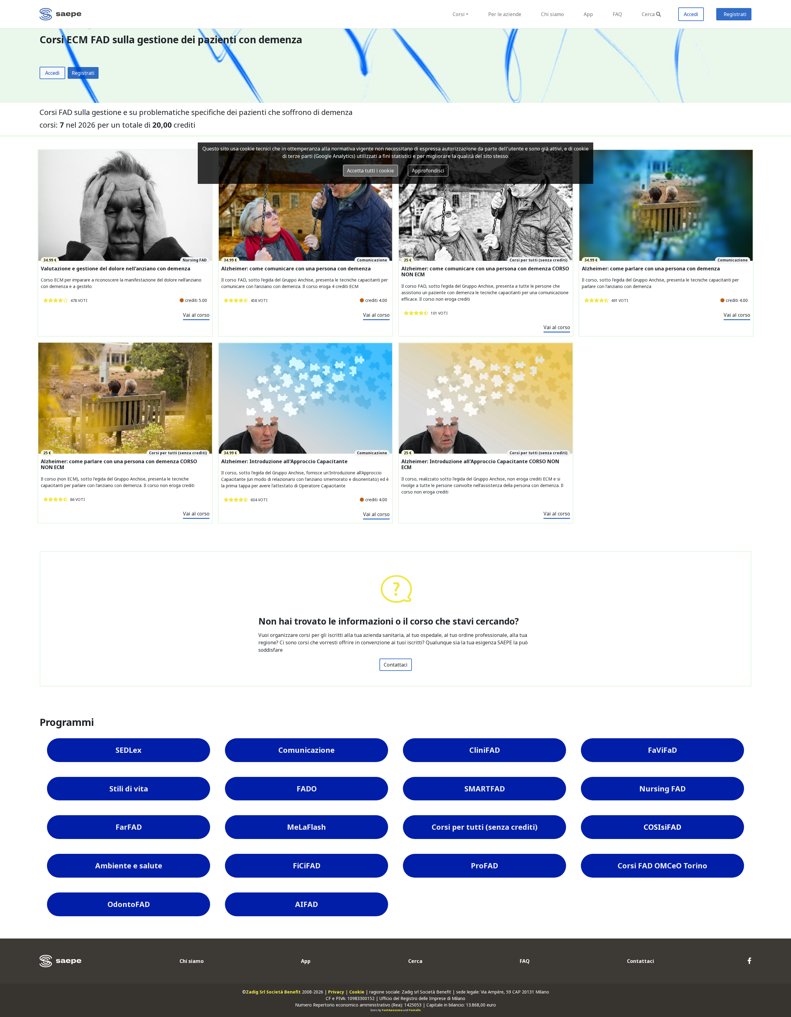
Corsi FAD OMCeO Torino (662, 865)
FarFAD (129, 827)
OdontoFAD (129, 904)
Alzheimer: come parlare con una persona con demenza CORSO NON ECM (119, 464)
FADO (307, 788)
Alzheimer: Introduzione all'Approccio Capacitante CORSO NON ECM (480, 464)
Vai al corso (196, 314)
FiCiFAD (306, 865)
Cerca (648, 14)
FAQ (617, 14)
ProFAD (484, 865)
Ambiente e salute (128, 865)
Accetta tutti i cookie (370, 170)
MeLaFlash (306, 827)
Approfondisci (428, 170)
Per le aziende (504, 14)
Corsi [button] (459, 14)
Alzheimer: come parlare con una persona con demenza (651, 269)
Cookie (356, 992)
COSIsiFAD (662, 827)
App (588, 14)
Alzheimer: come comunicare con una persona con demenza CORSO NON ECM (485, 272)
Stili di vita (128, 788)
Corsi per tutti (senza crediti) (485, 827)
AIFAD (306, 904)
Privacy (336, 992)
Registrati (735, 14)
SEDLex (129, 750)
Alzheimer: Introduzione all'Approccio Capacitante (284, 461)
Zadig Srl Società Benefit (273, 992)
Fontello (415, 1010)
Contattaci (396, 664)
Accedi (691, 14)
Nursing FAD (662, 788)
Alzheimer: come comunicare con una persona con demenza (296, 269)
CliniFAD (484, 750)
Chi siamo (552, 14)
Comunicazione (306, 750)
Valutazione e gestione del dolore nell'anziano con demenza (115, 269)
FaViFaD (662, 750)
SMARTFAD (484, 788)
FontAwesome (392, 1010)
